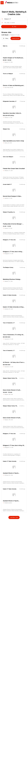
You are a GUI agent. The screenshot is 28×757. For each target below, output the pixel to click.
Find (15, 26)
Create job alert (15, 38)
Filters (6, 38)
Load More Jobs (14, 517)
